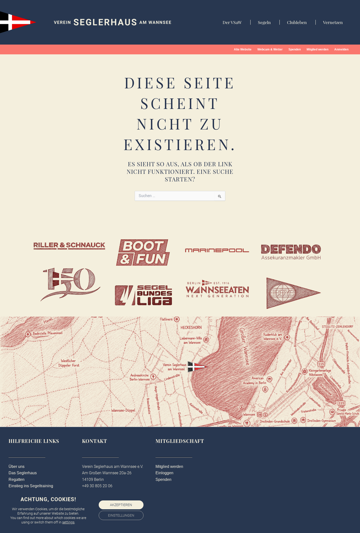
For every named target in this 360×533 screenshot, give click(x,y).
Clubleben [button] (297, 22)
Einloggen (164, 473)
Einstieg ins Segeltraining (31, 486)
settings (68, 522)
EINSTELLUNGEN (121, 515)
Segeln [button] (264, 22)
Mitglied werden (317, 49)
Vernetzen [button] (333, 22)
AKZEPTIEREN (121, 505)
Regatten (16, 479)
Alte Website (243, 49)
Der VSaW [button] (232, 22)
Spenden (294, 49)
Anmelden (341, 49)
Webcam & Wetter (270, 49)
